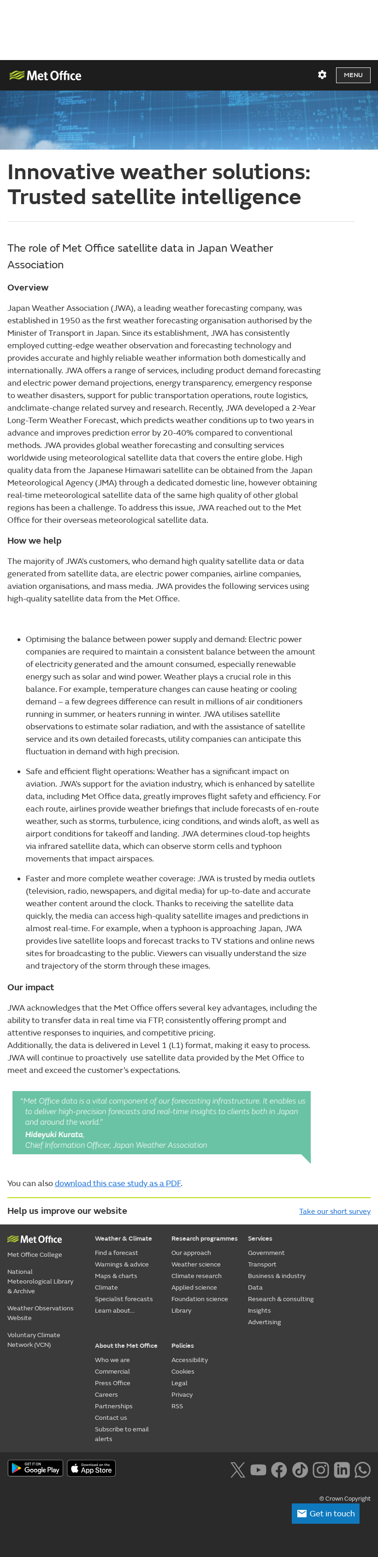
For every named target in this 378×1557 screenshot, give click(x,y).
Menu (353, 75)
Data (255, 1287)
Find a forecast (116, 1253)
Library (181, 1311)
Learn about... (115, 1311)
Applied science (194, 1287)
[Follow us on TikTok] (300, 1469)
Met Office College (34, 1255)
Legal (179, 1383)
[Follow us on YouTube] (258, 1469)
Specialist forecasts (124, 1299)
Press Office (112, 1383)
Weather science (196, 1264)
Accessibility (189, 1360)
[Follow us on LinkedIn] (342, 1469)
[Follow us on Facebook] (279, 1469)
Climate (106, 1287)
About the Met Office (126, 1346)
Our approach (191, 1253)
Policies (182, 1346)
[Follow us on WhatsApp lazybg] (362, 1469)
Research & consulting (281, 1299)
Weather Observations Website (40, 1313)
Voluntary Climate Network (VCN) (33, 1340)
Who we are (112, 1360)
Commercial (112, 1371)
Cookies (183, 1371)
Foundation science (199, 1299)
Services (260, 1238)
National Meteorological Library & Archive (40, 1281)
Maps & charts (116, 1276)
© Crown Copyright (345, 1498)
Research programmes (204, 1238)
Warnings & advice (122, 1264)
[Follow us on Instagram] (321, 1469)
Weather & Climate (123, 1238)
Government (266, 1253)
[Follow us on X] (238, 1469)
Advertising (264, 1322)
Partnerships (114, 1406)
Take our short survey (335, 1211)
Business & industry (277, 1276)
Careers (106, 1395)
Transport (262, 1264)
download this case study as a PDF (118, 1183)
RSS (177, 1406)
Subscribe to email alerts (122, 1434)
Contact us (111, 1418)
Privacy (182, 1395)
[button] (326, 1513)
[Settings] (322, 74)
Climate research (196, 1276)
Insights (259, 1311)
